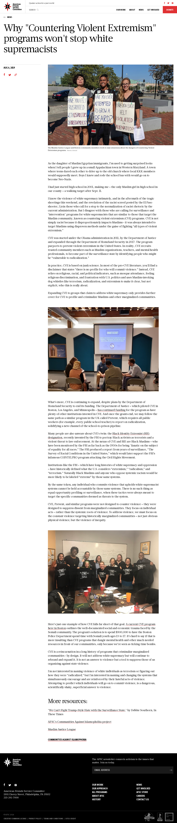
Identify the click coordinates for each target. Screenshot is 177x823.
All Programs (99, 792)
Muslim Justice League (62, 729)
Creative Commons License (15, 819)
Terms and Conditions (53, 819)
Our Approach (100, 788)
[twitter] (168, 3)
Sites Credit (70, 819)
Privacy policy (35, 819)
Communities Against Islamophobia (67, 739)
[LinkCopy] (15, 74)
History (96, 799)
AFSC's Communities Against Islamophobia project (79, 721)
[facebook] (164, 3)
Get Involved (143, 788)
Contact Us (142, 799)
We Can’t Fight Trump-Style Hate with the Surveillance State (87, 710)
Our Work (97, 784)
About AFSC (98, 796)
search (38, 9)
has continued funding (111, 410)
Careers (140, 796)
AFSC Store (142, 792)
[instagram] (172, 3)
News (139, 784)
